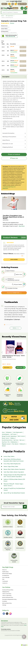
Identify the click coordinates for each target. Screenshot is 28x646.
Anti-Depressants (17, 432)
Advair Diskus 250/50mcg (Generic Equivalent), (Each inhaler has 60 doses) (13, 460)
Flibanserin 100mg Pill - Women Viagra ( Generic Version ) (13, 485)
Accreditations (5, 575)
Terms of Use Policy (6, 594)
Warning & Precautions (9, 136)
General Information (8, 133)
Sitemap (4, 605)
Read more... (6, 188)
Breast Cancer (5, 438)
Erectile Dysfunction (7, 440)
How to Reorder (5, 577)
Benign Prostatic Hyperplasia (9, 436)
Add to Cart (23, 47)
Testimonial (5, 581)
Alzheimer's (9, 432)
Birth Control (21, 436)
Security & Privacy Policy (7, 590)
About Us (4, 570)
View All (23, 237)
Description (5, 76)
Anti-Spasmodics (9, 16)
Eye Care (16, 440)
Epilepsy (13, 438)
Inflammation (14, 442)
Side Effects (6, 140)
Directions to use (7, 143)
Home (2, 16)
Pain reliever (15, 444)
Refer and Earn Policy (7, 603)
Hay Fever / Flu (5, 442)
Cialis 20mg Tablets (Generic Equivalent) (14, 472)
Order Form (13, 292)
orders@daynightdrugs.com (9, 187)
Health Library (5, 572)
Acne (3, 432)
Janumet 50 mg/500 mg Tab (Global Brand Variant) (14, 489)
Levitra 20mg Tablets (9, 456)
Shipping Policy (5, 592)
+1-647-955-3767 (16, 1)
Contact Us (4, 583)
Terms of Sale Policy (6, 595)
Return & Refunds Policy (7, 597)
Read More (22, 226)
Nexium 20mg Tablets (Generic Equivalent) (14, 469)
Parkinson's (22, 444)
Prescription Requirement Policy (9, 599)
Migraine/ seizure (6, 444)
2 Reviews (12, 23)
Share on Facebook (14, 154)
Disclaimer (4, 601)
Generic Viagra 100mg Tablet (11, 467)
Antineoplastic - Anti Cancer (9, 434)
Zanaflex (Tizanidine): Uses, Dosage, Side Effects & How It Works (13, 217)
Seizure (4, 446)
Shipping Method (7, 147)
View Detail (6, 367)
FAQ (3, 579)
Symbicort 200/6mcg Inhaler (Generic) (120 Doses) (14, 480)
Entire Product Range (7, 573)
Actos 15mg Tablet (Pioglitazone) (12, 464)
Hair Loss (22, 440)
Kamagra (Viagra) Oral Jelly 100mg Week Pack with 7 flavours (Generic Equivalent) (15, 476)
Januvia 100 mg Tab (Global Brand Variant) (14, 493)
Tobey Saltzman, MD (10, 36)
